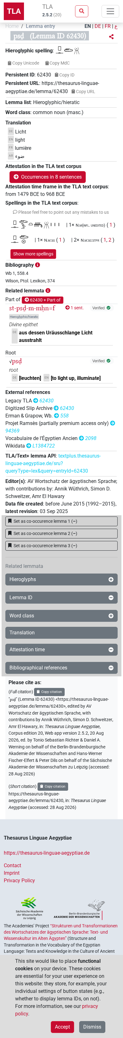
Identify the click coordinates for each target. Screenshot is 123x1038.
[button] (111, 37)
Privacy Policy (19, 880)
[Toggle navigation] (110, 11)
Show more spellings (33, 253)
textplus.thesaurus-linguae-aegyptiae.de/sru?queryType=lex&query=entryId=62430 (53, 463)
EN (88, 26)
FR (108, 26)
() (45, 521)
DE (98, 26)
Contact (12, 865)
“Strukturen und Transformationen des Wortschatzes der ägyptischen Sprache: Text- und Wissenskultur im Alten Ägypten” (61, 932)
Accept (62, 1027)
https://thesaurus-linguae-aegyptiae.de (47, 853)
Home (12, 26)
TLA (14, 11)
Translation (22, 633)
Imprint (12, 873)
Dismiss (92, 1027)
